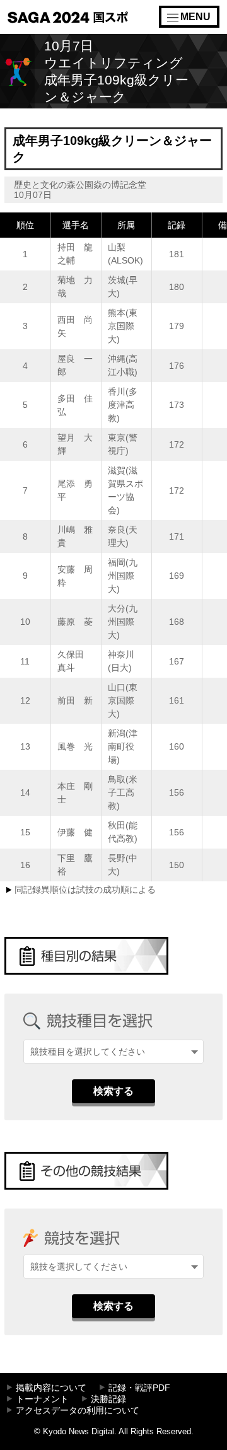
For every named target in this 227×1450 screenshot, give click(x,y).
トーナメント (42, 1399)
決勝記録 (108, 1399)
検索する (113, 1091)
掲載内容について (51, 1388)
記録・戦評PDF (139, 1388)
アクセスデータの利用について (77, 1410)
